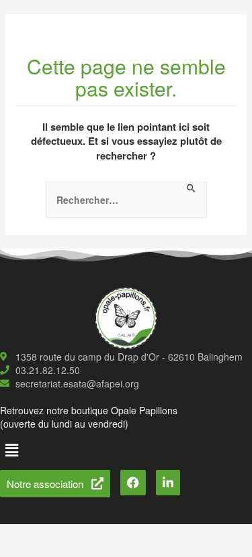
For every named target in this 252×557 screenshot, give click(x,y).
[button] (11, 449)
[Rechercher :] (126, 200)
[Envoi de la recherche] (192, 189)
